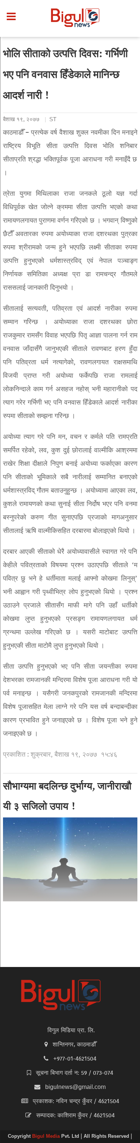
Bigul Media (46, 1137)
